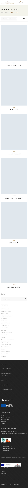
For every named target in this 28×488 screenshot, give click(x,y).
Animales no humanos (6, 311)
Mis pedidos (3, 473)
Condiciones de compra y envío (8, 415)
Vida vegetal (3, 356)
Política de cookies (5, 419)
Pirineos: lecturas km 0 (6, 344)
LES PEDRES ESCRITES (14, 287)
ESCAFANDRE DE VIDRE (14, 65)
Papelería (3, 337)
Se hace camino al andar (6, 351)
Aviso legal (3, 421)
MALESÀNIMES (14, 109)
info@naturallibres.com (10, 448)
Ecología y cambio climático (7, 316)
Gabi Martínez (4, 318)
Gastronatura (3, 320)
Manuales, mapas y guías (6, 332)
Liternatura (3, 330)
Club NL (3, 471)
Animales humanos (5, 308)
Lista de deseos (4, 475)
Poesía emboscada (5, 346)
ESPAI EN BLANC (14, 242)
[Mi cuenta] (23, 2)
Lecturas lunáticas (5, 325)
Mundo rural (3, 334)
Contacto (3, 423)
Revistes (3, 349)
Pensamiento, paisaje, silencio (7, 339)
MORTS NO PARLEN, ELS (14, 154)
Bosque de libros (4, 313)
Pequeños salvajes (5, 342)
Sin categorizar (4, 353)
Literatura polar (4, 327)
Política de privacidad (5, 417)
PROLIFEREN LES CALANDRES (14, 198)
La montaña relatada (5, 323)
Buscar (25, 299)
